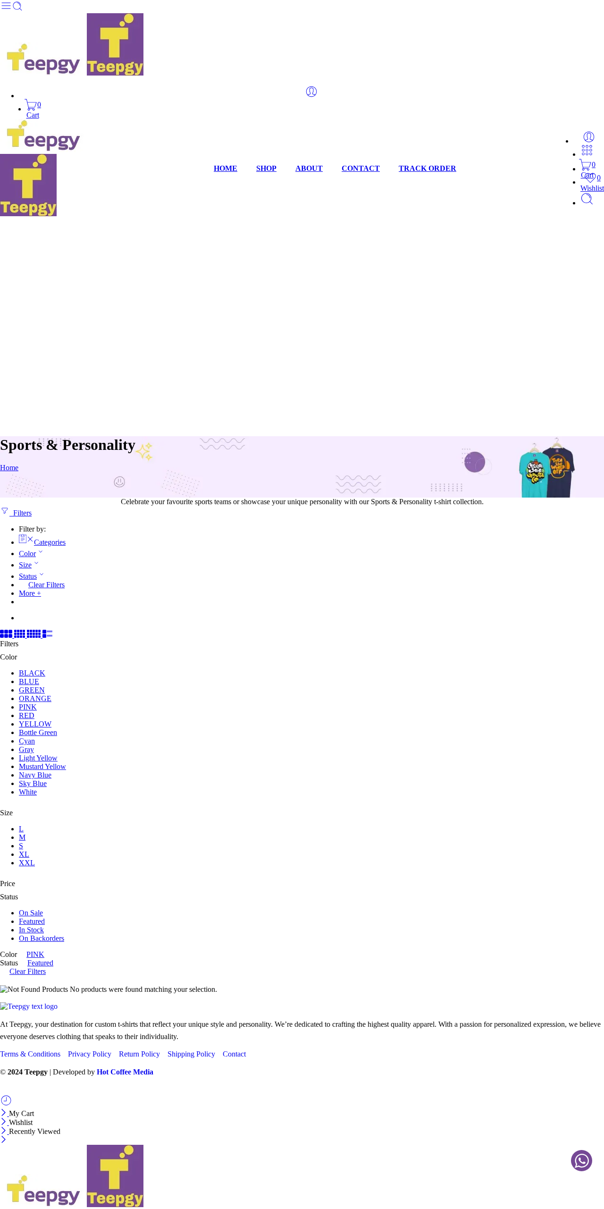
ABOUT (309, 168)
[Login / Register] (311, 91)
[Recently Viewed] (6, 1104)
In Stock (31, 930)
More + (30, 593)
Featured (32, 921)
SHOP (266, 168)
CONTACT (361, 168)
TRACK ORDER (427, 168)
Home (9, 468)
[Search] (587, 203)
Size (25, 565)
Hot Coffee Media (125, 1072)
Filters (20, 513)
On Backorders (41, 938)
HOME (225, 168)
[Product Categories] (587, 154)
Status (28, 576)
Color (27, 554)
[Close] (4, 1113)
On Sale (31, 913)
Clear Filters (46, 585)
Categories (50, 542)
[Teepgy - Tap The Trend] (71, 73)
